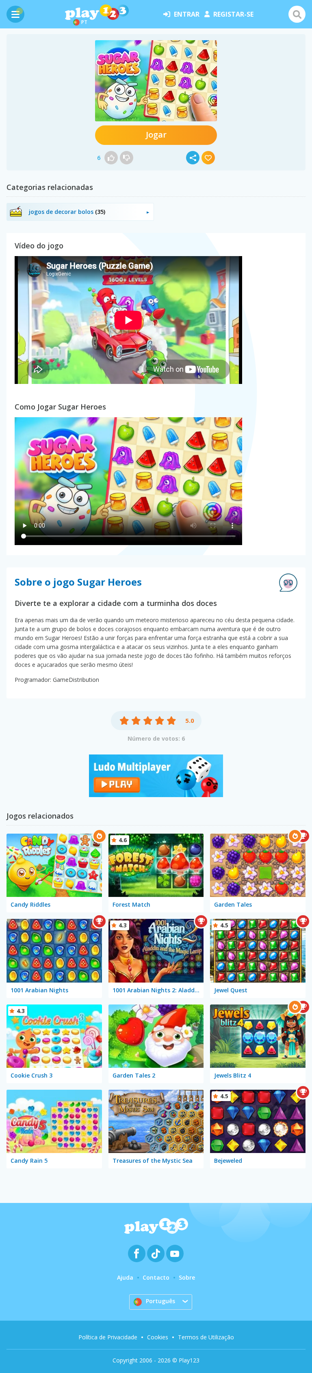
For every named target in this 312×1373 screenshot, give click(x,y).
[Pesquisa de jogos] (297, 14)
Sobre (187, 1277)
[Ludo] (156, 794)
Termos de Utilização (206, 1337)
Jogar (156, 134)
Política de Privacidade (107, 1337)
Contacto (156, 1277)
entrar (186, 14)
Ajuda (125, 1277)
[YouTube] (175, 1253)
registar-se (233, 14)
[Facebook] (136, 1253)
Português (160, 1301)
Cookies (157, 1337)
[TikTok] (156, 1253)
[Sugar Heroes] (156, 80)
